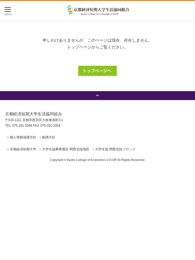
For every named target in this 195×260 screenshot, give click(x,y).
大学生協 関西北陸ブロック (115, 149)
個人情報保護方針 (23, 137)
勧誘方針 (48, 137)
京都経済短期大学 (23, 149)
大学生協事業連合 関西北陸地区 (65, 149)
